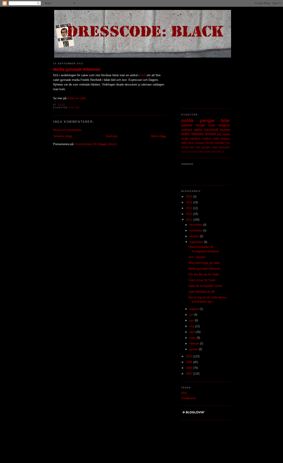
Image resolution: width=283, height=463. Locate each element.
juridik (200, 151)
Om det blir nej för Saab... (205, 274)
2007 (189, 373)
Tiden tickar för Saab (201, 280)
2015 (189, 196)
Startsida (111, 136)
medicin (207, 138)
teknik (226, 134)
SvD (143, 75)
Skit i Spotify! (197, 257)
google (206, 147)
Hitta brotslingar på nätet (204, 263)
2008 (189, 368)
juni (192, 320)
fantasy (225, 138)
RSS (184, 393)
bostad (210, 134)
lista (198, 147)
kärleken (195, 138)
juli (191, 314)
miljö (216, 138)
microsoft (211, 130)
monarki (219, 142)
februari (194, 343)
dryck (184, 151)
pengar (207, 120)
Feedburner (188, 398)
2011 (189, 219)
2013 (189, 208)
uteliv (198, 130)
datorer (186, 125)
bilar (225, 120)
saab (214, 147)
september (196, 242)
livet (211, 125)
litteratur (197, 134)
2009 (189, 362)
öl (223, 151)
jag (219, 134)
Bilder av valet (76, 98)
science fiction (204, 142)
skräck (185, 147)
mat (228, 142)
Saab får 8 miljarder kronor (205, 286)
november (196, 230)
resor (190, 142)
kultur (185, 134)
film (192, 147)
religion (224, 125)
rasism (207, 151)
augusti (194, 309)
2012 (189, 214)
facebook (192, 151)
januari (194, 349)
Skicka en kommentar (67, 130)
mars (193, 337)
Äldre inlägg (158, 136)
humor (225, 130)
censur (186, 130)
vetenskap (216, 151)
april (192, 332)
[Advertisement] (203, 81)
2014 (189, 202)
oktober (194, 236)
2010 (189, 356)
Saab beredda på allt (201, 291)
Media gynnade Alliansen (76, 69)
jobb (184, 142)
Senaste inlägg (62, 136)
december (196, 224)
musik (200, 125)
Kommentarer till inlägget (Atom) (96, 144)
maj (192, 326)
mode (184, 138)
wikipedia (224, 147)
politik (74, 107)
